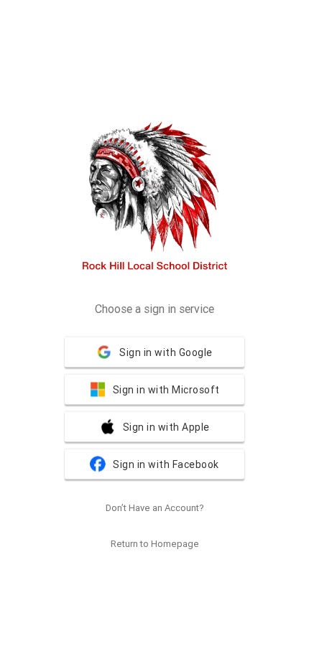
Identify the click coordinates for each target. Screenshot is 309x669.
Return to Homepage (155, 544)
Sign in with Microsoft (166, 389)
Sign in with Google (166, 352)
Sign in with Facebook (166, 464)
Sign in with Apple (166, 427)
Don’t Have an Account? (155, 508)
